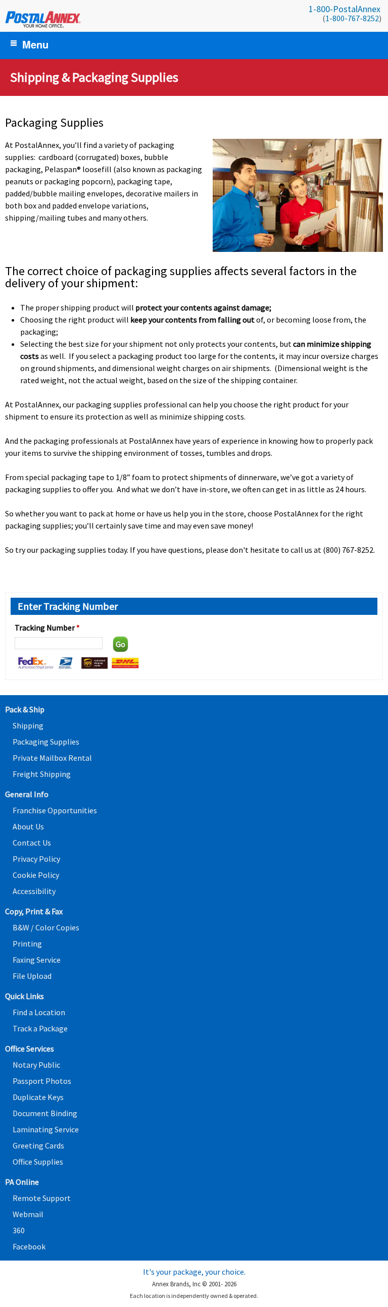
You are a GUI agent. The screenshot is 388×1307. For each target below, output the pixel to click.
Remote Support (42, 1198)
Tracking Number (47, 627)
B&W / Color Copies (46, 927)
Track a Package (40, 1028)
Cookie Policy (36, 875)
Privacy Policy (36, 859)
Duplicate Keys (38, 1097)
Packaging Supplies (46, 742)
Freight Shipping (42, 774)
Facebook (29, 1246)
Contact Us (32, 843)
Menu (35, 44)
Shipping (28, 725)
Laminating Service (46, 1129)
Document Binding (45, 1113)
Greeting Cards (38, 1145)
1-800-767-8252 (352, 18)
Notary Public (36, 1065)
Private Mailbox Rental (52, 758)
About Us (28, 826)
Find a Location (39, 1012)
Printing (27, 943)
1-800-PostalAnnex (344, 9)
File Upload (32, 976)
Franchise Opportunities (55, 810)
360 (19, 1230)
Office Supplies (38, 1162)
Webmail (28, 1214)
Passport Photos (42, 1081)
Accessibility (34, 891)
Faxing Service (37, 960)
